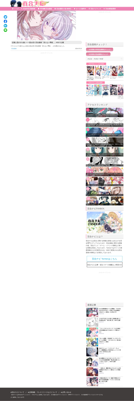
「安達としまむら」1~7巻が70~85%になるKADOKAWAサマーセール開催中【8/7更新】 (104, 154)
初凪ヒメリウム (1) (89, 95)
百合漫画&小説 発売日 (64, 9)
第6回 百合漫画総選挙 (91, 195)
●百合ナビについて (17, 392)
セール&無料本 (81, 9)
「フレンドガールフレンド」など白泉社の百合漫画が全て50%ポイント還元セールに (104, 135)
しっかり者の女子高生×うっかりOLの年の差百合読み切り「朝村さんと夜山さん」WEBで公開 (104, 145)
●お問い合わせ (66, 392)
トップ (16, 9)
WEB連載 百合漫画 (46, 9)
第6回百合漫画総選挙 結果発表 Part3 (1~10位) (97, 185)
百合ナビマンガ (96, 9)
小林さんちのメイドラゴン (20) (98, 77)
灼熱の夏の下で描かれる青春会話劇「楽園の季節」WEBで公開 (101, 165)
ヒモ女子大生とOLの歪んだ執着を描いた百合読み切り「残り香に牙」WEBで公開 (104, 125)
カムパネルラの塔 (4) (113, 95)
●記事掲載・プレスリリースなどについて (42, 392)
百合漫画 (13, 48)
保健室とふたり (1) (97, 95)
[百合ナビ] (29, 1)
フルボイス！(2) (121, 77)
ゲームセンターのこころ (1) (113, 77)
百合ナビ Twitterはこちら (104, 258)
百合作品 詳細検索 (29, 9)
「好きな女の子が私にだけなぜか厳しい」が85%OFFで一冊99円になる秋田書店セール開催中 (104, 174)
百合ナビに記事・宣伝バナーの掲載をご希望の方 (104, 265)
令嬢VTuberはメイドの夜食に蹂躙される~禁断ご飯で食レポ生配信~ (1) (90, 79)
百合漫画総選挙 (110, 9)
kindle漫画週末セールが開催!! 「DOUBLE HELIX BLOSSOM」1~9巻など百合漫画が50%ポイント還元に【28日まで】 (104, 115)
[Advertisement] (27, 68)
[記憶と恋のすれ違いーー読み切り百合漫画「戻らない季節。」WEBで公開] (46, 25)
